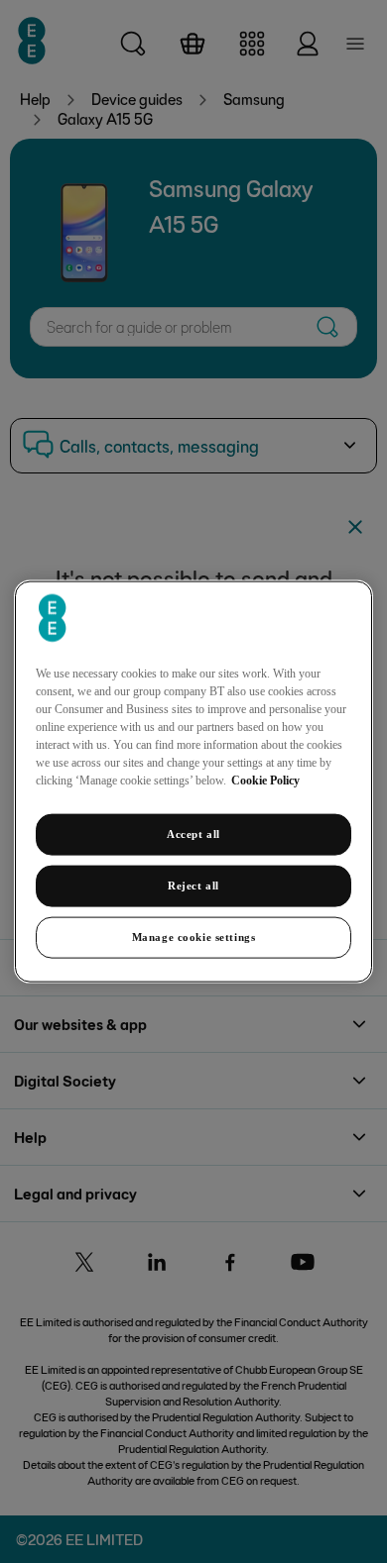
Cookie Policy (265, 780)
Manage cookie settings (194, 936)
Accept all (193, 834)
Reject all (193, 885)
